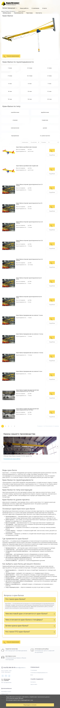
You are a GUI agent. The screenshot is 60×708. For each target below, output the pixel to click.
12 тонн (49, 91)
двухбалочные (45, 112)
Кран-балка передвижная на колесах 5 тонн (29, 371)
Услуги (44, 8)
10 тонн (30, 91)
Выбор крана (7, 13)
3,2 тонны (29, 75)
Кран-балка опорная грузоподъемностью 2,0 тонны (29, 222)
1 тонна (10, 68)
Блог (32, 675)
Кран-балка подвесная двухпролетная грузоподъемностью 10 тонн (27, 409)
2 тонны (49, 68)
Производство (18, 13)
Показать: (43, 142)
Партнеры (29, 13)
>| (14, 426)
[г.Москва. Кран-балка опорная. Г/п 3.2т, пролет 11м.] (30, 446)
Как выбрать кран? (6, 691)
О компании (35, 8)
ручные (45, 128)
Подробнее (52, 155)
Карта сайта (34, 684)
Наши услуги (4, 693)
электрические (15, 128)
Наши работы (24, 8)
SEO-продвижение (6, 682)
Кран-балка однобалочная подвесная (27, 165)
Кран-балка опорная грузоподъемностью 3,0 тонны (29, 241)
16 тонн (30, 99)
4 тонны (49, 75)
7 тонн (49, 83)
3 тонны (10, 75)
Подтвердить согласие (30, 705)
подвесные (45, 120)
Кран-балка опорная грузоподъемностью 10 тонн (29, 203)
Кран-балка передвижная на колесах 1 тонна (29, 315)
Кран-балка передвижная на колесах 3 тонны (29, 352)
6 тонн (29, 83)
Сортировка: (25, 142)
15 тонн (10, 99)
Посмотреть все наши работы (11, 459)
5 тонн (10, 83)
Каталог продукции (8, 8)
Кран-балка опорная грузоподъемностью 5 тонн (29, 278)
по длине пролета (45, 135)
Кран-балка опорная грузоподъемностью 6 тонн (29, 297)
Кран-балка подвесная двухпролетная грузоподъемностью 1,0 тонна (27, 390)
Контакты (39, 13)
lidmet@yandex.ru (20, 667)
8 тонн (10, 91)
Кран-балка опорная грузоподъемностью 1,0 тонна (29, 185)
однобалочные (15, 112)
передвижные (15, 135)
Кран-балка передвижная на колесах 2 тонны (29, 334)
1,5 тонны (29, 68)
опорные (15, 120)
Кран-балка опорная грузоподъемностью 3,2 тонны (29, 260)
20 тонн (49, 99)
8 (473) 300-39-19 (9, 667)
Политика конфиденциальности (39, 672)
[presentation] (2, 447)
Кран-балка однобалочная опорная (26, 147)
